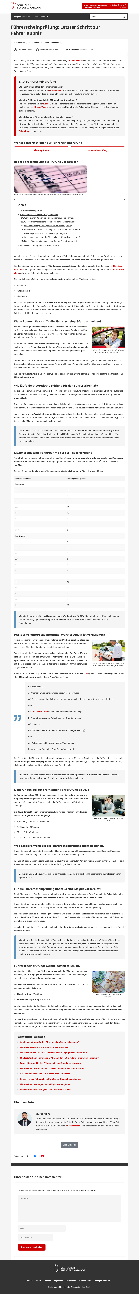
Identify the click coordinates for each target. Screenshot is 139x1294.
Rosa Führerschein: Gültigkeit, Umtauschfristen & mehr (45, 1089)
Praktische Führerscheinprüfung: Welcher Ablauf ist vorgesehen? (52, 229)
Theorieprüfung (41, 150)
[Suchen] (124, 17)
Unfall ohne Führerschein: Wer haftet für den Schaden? (45, 1073)
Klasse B (47, 104)
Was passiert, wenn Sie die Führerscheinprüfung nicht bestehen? (52, 237)
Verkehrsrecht (40, 17)
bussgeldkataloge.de (22, 43)
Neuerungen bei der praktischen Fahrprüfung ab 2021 (47, 233)
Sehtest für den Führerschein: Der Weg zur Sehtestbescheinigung (50, 1079)
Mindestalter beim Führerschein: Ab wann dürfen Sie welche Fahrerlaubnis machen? (59, 1058)
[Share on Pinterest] (42, 1156)
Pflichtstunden (75, 60)
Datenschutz (71, 1281)
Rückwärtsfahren (40, 711)
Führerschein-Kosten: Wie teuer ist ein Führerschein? (45, 1047)
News (38, 1281)
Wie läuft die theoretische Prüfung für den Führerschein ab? (49, 222)
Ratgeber (29, 1281)
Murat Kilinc (88, 50)
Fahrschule (38, 43)
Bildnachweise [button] (69, 1145)
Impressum (58, 1281)
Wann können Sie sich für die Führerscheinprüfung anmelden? (51, 218)
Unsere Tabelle (41, 107)
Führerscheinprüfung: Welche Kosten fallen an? (40, 245)
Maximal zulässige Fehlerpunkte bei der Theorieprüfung (48, 226)
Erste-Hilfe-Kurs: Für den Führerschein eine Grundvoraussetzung (50, 1063)
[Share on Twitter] (27, 1156)
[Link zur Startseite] (26, 5)
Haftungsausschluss (102, 1281)
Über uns (47, 1281)
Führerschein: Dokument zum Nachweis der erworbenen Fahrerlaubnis (53, 1068)
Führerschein (55, 90)
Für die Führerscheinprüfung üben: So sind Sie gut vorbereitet (50, 241)
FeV (86, 673)
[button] (105, 6)
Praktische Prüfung (97, 150)
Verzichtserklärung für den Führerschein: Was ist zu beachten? (49, 1042)
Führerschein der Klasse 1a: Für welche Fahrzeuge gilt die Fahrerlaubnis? (54, 1052)
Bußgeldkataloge (20, 17)
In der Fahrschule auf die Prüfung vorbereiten (39, 214)
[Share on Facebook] (34, 1156)
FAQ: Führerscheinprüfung (31, 211)
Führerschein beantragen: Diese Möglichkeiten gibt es (45, 1084)
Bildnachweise (85, 1281)
